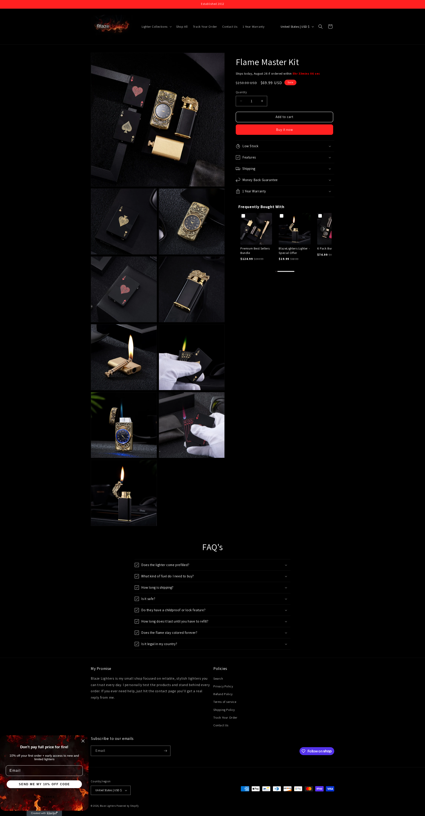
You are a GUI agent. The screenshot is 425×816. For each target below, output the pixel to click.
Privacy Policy (223, 686)
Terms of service (224, 702)
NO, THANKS (44, 797)
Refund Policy (223, 694)
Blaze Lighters (108, 805)
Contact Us (220, 725)
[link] (256, 229)
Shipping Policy (224, 710)
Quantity (241, 92)
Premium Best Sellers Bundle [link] (255, 250)
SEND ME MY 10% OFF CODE (44, 784)
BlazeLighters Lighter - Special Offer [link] (294, 250)
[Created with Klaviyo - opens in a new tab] (44, 813)
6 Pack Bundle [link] (327, 248)
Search (218, 679)
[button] (156, 26)
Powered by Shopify (127, 805)
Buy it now (284, 130)
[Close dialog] (83, 741)
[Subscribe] (165, 751)
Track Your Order (225, 717)
